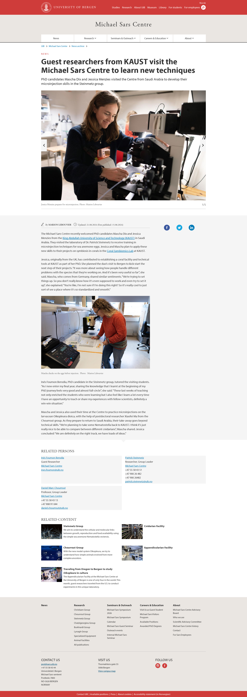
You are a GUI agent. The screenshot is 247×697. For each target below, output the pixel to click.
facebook (165, 666)
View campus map (106, 671)
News (56, 38)
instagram (158, 666)
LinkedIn (192, 228)
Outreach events (115, 630)
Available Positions (149, 621)
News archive (78, 46)
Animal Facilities (81, 640)
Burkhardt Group (82, 627)
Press (113, 694)
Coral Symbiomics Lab (120, 251)
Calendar (111, 621)
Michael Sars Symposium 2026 (119, 611)
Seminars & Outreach (122, 38)
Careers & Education (155, 38)
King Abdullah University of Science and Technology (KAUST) (99, 238)
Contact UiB (82, 694)
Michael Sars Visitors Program (149, 616)
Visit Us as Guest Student (151, 609)
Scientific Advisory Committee (187, 621)
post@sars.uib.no (49, 664)
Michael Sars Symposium (119, 617)
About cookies (125, 694)
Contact (176, 630)
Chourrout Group (82, 614)
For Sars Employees (182, 634)
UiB (42, 46)
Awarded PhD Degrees (151, 626)
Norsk (203, 2)
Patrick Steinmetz (134, 457)
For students (175, 7)
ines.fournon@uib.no (52, 469)
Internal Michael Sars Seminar (117, 636)
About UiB (139, 7)
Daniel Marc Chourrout (53, 488)
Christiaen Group (82, 609)
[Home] (46, 7)
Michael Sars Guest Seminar (120, 626)
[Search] (203, 7)
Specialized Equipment (85, 635)
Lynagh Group (81, 631)
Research (127, 7)
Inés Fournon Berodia (52, 457)
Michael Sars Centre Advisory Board (186, 611)
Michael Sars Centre (123, 24)
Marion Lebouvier (59, 224)
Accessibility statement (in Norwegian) (152, 694)
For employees (192, 7)
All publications (81, 644)
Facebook (167, 228)
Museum (152, 7)
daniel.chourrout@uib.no (54, 508)
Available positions (99, 694)
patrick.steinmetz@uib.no (138, 481)
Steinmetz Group (82, 618)
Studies (116, 7)
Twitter (179, 228)
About (188, 38)
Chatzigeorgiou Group (84, 622)
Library (162, 7)
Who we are (178, 617)
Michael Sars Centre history (186, 626)
